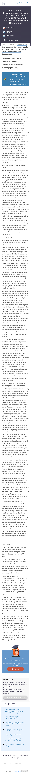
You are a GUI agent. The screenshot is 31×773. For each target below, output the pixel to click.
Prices (20, 755)
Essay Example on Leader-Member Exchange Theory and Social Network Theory (14, 711)
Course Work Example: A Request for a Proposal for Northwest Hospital (14, 724)
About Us (25, 755)
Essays (12, 45)
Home (4, 45)
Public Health (17, 58)
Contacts (12, 757)
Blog (11, 755)
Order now (15, 669)
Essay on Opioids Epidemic (13, 735)
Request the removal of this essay (15, 697)
